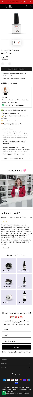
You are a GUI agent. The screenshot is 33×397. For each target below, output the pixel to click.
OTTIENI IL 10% (23, 204)
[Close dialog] (28, 186)
